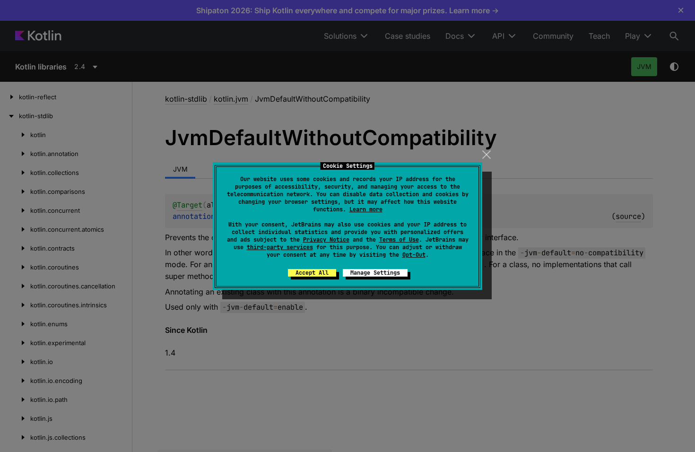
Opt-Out (414, 255)
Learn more (365, 209)
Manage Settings (375, 273)
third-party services (280, 247)
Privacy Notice (326, 239)
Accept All (312, 273)
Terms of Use (399, 239)
